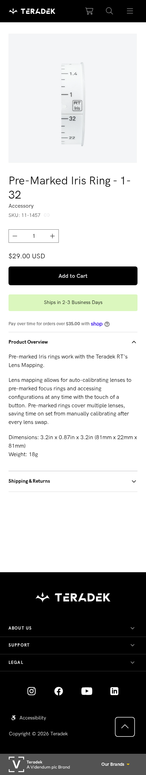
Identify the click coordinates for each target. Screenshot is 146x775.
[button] (110, 11)
